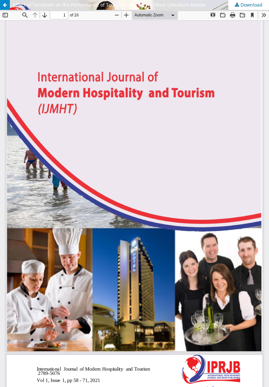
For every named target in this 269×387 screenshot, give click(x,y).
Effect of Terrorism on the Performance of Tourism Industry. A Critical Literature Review (109, 5)
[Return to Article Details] (5, 5)
